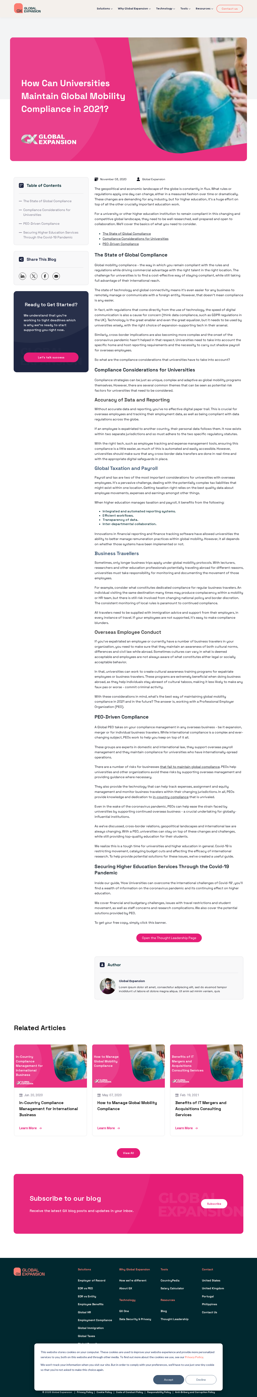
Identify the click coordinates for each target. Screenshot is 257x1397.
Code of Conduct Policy (129, 1392)
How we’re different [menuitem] (132, 1280)
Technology (164, 8)
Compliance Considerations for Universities (46, 212)
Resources (203, 8)
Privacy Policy (194, 1357)
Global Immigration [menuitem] (91, 1328)
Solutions (103, 8)
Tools (184, 8)
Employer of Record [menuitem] (91, 1280)
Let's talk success (51, 357)
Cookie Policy (104, 1392)
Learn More (28, 1128)
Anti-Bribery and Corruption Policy (195, 1392)
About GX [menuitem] (125, 1288)
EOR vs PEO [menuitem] (85, 1288)
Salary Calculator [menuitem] (172, 1288)
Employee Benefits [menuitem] (90, 1304)
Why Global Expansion (133, 8)
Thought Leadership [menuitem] (175, 1319)
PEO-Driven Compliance (41, 223)
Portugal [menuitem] (208, 1296)
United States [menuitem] (211, 1280)
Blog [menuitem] (164, 1311)
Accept (168, 1379)
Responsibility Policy (159, 1392)
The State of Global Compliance (47, 201)
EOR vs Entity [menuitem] (87, 1296)
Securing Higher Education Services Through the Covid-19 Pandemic (50, 234)
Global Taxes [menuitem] (86, 1336)
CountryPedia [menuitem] (170, 1280)
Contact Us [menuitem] (209, 1312)
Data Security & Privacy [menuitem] (135, 1319)
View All (128, 1153)
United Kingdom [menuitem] (213, 1288)
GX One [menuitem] (124, 1311)
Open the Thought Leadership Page (169, 938)
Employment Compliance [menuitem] (95, 1320)
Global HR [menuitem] (84, 1312)
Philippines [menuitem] (209, 1304)
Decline (201, 1379)
